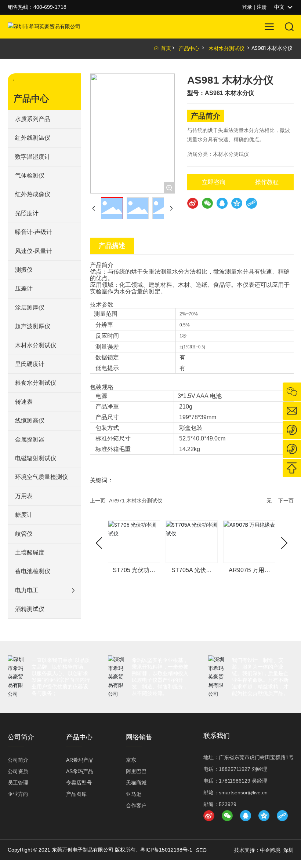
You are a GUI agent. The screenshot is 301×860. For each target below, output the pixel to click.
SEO (201, 850)
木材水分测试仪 (226, 48)
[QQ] (245, 815)
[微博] (208, 815)
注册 (262, 7)
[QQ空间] (236, 203)
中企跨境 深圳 (277, 850)
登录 (248, 7)
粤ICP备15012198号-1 (166, 850)
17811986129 (234, 781)
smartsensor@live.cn (243, 792)
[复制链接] (251, 203)
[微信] (207, 203)
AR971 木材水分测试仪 (135, 501)
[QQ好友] (222, 203)
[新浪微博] (192, 203)
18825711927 (234, 769)
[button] (99, 543)
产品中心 (189, 48)
